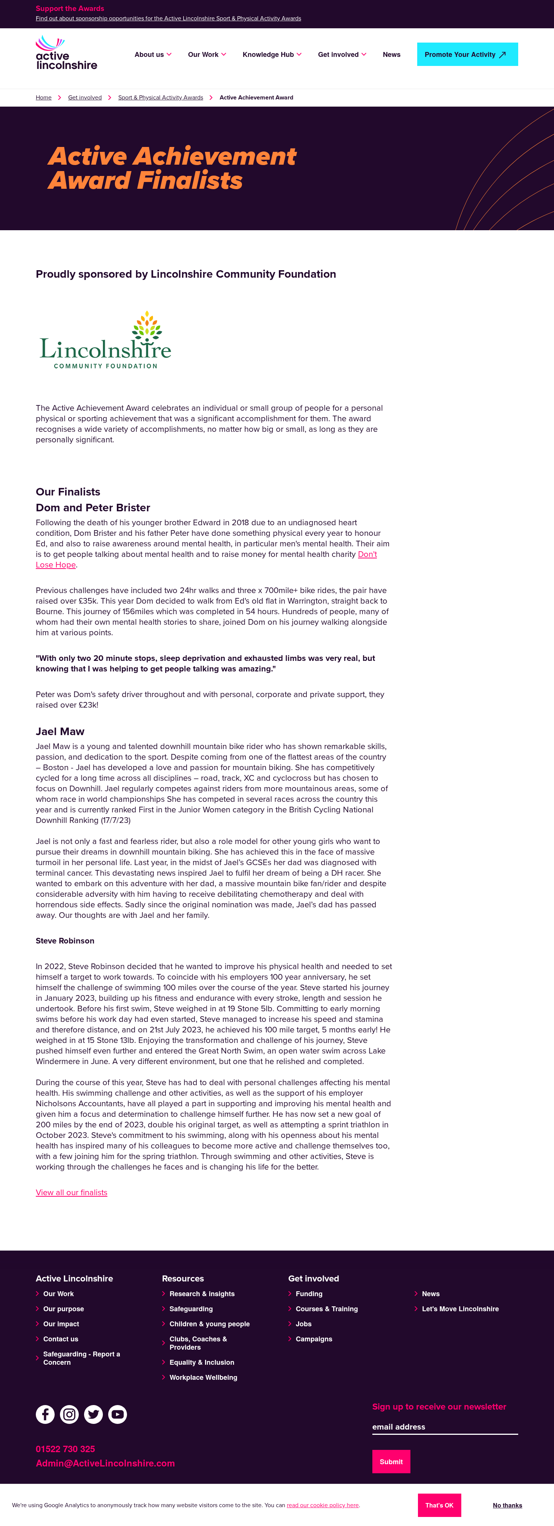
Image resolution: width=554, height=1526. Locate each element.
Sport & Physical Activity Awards (160, 97)
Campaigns (314, 1339)
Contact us (60, 1339)
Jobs (304, 1324)
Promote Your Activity (460, 54)
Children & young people (210, 1324)
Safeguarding (191, 1308)
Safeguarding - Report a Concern (81, 1358)
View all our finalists (71, 1192)
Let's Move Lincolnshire (460, 1308)
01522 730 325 (65, 1448)
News (392, 54)
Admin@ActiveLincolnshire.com (105, 1462)
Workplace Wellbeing (203, 1377)
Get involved (85, 97)
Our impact (61, 1324)
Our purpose (63, 1308)
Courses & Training (327, 1308)
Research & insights (202, 1293)
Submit (391, 1461)
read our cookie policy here (323, 1505)
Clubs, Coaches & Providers (198, 1343)
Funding (309, 1293)
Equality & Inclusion (202, 1362)
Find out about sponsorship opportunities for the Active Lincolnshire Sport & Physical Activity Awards (168, 18)
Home (44, 97)
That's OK (439, 1505)
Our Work (58, 1293)
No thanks (507, 1505)
